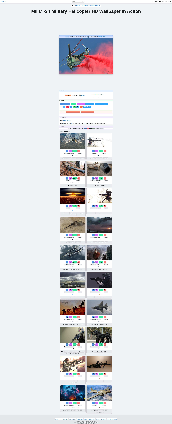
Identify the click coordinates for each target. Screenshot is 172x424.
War (68, 123)
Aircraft (103, 410)
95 (75, 317)
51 (75, 373)
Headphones (79, 351)
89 (101, 373)
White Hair (70, 351)
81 (75, 344)
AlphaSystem (76, 155)
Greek (92, 324)
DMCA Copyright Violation (101, 419)
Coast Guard (90, 123)
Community (162, 1)
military (64, 120)
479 (75, 178)
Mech (75, 410)
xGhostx (76, 378)
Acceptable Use (80, 419)
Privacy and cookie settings (112, 419)
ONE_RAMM (102, 239)
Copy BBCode (87, 106)
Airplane (95, 410)
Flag (103, 269)
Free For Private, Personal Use (97, 94)
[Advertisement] (86, 82)
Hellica (102, 210)
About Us (56, 419)
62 (101, 289)
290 (75, 205)
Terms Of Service (72, 419)
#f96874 (88, 128)
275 (75, 262)
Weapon (80, 123)
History (94, 123)
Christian (70, 324)
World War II (96, 269)
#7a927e (93, 128)
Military (73, 158)
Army (70, 123)
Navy (83, 123)
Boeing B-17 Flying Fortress (99, 412)
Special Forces (97, 351)
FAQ (60, 419)
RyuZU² (102, 294)
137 (101, 262)
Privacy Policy (65, 419)
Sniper (94, 158)
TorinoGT (83, 95)
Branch (76, 123)
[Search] (83, 1)
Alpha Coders (3, 1)
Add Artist (68, 95)
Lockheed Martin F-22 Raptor (80, 158)
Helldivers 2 (95, 242)
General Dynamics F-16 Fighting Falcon (76, 269)
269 (75, 289)
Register (169, 1)
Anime (97, 158)
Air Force (86, 123)
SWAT (105, 351)
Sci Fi (99, 242)
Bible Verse (81, 324)
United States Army (103, 123)
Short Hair (74, 351)
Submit (156, 1)
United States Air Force (67, 158)
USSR (100, 269)
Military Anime (105, 158)
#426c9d (85, 128)
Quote (78, 324)
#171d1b (90, 128)
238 (101, 344)
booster (102, 378)
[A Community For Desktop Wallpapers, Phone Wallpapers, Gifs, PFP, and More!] (72, 5)
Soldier (65, 123)
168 (101, 317)
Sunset (103, 242)
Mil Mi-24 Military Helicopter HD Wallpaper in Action (91, 5)
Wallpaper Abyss (77, 5)
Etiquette (85, 419)
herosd (102, 407)
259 (101, 178)
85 (101, 205)
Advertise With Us (92, 419)
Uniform (73, 123)
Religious (66, 324)
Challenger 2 (102, 185)
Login (166, 1)
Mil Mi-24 (68, 120)
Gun (83, 351)
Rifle (66, 353)
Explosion (74, 214)
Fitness (98, 123)
